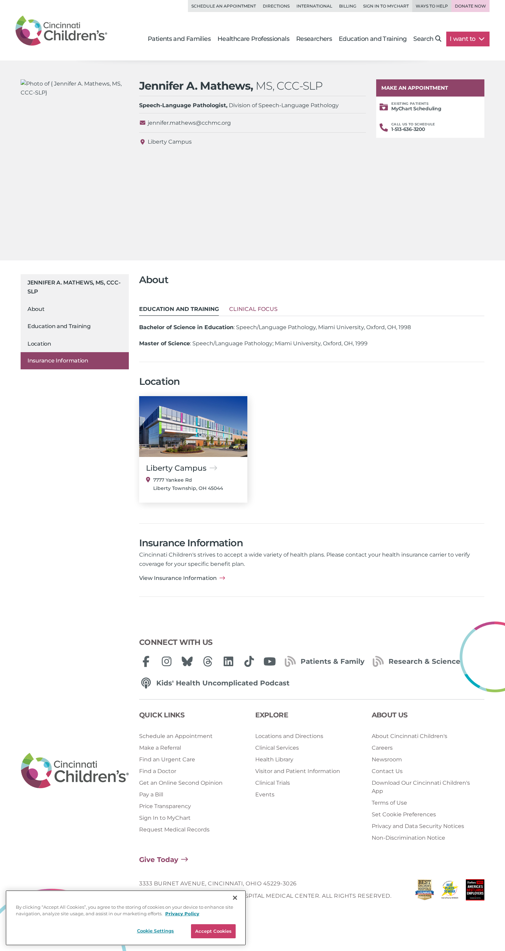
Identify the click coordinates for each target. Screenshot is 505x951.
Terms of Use (389, 802)
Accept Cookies (213, 931)
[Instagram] (166, 661)
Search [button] (423, 39)
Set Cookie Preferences (404, 814)
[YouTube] (270, 661)
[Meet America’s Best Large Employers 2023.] (475, 891)
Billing (347, 6)
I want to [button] (463, 39)
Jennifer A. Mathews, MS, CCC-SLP (73, 287)
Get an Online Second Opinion (181, 783)
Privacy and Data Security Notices (418, 826)
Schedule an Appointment (223, 6)
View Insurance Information (178, 578)
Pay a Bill (151, 794)
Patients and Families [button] (179, 39)
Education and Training (58, 326)
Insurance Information (57, 360)
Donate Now (470, 6)
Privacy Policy (182, 914)
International (314, 6)
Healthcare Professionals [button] (253, 39)
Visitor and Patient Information (297, 771)
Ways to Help (432, 6)
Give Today (158, 859)
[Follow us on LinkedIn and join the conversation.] (228, 661)
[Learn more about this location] (193, 426)
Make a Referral (160, 748)
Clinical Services (277, 748)
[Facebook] (146, 661)
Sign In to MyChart (165, 818)
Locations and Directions (289, 736)
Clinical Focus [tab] (253, 309)
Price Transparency (165, 806)
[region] (125, 918)
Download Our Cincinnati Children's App (421, 787)
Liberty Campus (170, 141)
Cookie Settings (155, 930)
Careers (382, 748)
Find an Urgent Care (167, 759)
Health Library (274, 759)
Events (264, 794)
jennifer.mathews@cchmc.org (189, 123)
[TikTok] (249, 661)
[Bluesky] (187, 661)
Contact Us (387, 771)
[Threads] (208, 661)
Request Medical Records (174, 829)
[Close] (235, 897)
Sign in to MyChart (386, 6)
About (36, 309)
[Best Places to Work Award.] (450, 891)
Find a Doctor (157, 771)
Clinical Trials (272, 783)
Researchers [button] (314, 39)
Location (39, 343)
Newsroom (387, 759)
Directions (276, 6)
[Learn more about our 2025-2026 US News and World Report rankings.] (424, 891)
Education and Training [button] (372, 39)
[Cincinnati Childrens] (75, 771)
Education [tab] (179, 309)
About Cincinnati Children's (409, 736)
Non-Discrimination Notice (408, 838)
